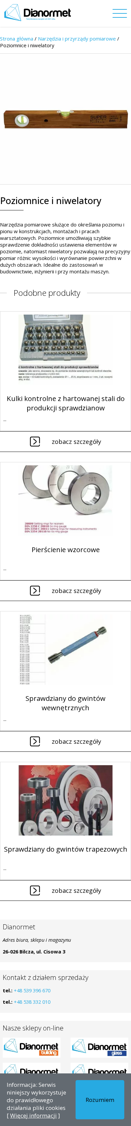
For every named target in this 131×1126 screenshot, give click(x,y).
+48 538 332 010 (32, 1001)
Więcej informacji (33, 1115)
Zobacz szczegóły (76, 442)
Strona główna (16, 38)
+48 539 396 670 (32, 990)
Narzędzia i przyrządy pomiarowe (77, 38)
